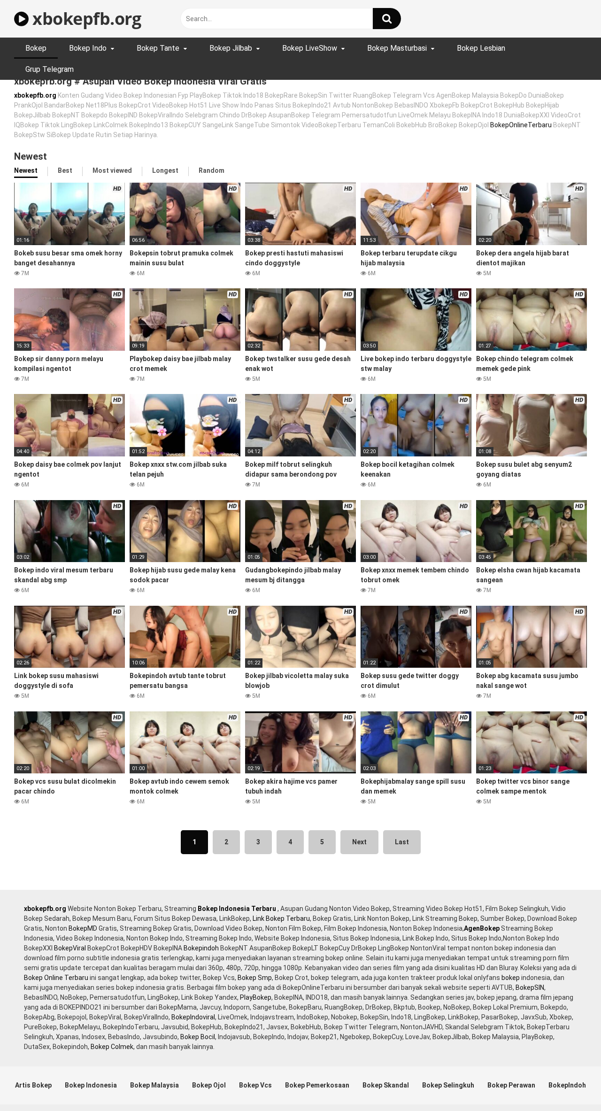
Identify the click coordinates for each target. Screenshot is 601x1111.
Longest (165, 170)
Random (211, 170)
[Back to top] (569, 1082)
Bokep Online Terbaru (56, 977)
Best (65, 170)
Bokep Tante (158, 48)
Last (402, 842)
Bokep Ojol (209, 1085)
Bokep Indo (88, 48)
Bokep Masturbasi (397, 48)
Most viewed (112, 170)
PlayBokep (255, 997)
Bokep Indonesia (91, 1085)
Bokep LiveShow (309, 48)
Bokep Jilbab (230, 48)
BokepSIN (530, 987)
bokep (510, 977)
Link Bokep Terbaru (281, 918)
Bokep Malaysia (154, 1085)
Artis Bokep (33, 1085)
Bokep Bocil (197, 1037)
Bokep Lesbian (481, 48)
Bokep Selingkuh (448, 1085)
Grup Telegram (49, 69)
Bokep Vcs (255, 1085)
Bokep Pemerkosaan (317, 1085)
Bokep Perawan (511, 1085)
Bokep (35, 48)
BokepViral (70, 948)
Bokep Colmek (112, 1046)
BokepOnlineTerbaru (521, 125)
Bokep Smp (255, 977)
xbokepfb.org (85, 18)
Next (359, 842)
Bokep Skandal (385, 1085)
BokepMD (83, 928)
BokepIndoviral (193, 1017)
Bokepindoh (201, 948)
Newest (26, 170)
